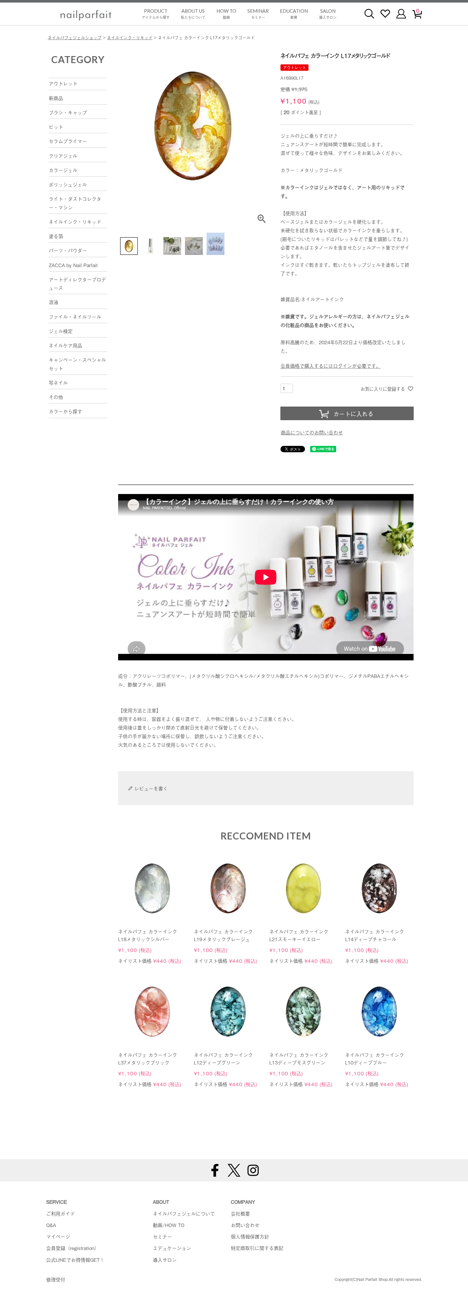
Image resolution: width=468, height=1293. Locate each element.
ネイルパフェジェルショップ (75, 37)
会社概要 (240, 1213)
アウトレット (63, 83)
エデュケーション (172, 1247)
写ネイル (58, 382)
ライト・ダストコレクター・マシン (75, 202)
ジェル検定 (61, 330)
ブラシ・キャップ (68, 112)
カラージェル (63, 169)
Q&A (51, 1224)
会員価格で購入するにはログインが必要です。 (330, 365)
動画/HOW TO (168, 1224)
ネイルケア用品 (65, 345)
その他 (56, 396)
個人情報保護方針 (250, 1236)
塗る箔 (56, 235)
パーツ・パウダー (68, 250)
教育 (294, 14)
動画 (226, 14)
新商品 (56, 97)
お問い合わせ (245, 1224)
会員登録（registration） (72, 1247)
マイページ (58, 1236)
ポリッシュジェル (68, 184)
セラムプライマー (68, 140)
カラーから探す (65, 411)
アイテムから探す (156, 14)
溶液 (53, 301)
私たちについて (193, 14)
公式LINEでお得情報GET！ (75, 1259)
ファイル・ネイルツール (75, 316)
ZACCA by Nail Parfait (73, 264)
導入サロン (328, 14)
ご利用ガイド (60, 1213)
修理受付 (55, 1279)
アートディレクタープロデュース (77, 283)
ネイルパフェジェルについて (184, 1213)
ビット (56, 126)
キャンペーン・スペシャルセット (77, 363)
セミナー (258, 14)
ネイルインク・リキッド (129, 37)
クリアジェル (63, 155)
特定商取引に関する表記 (257, 1247)
